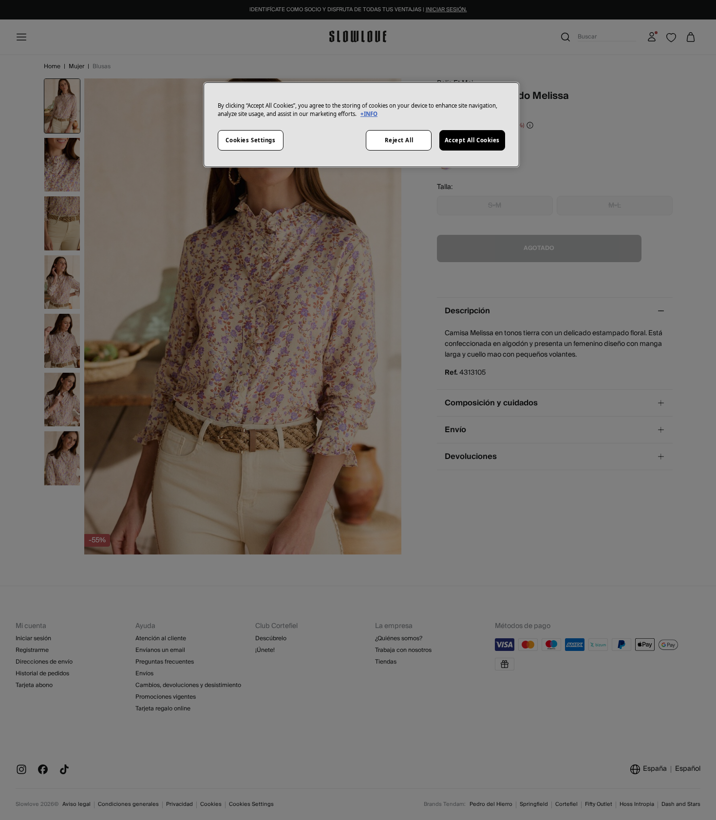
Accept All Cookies (472, 140)
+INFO (368, 113)
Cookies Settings (250, 140)
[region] (361, 125)
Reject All (399, 140)
